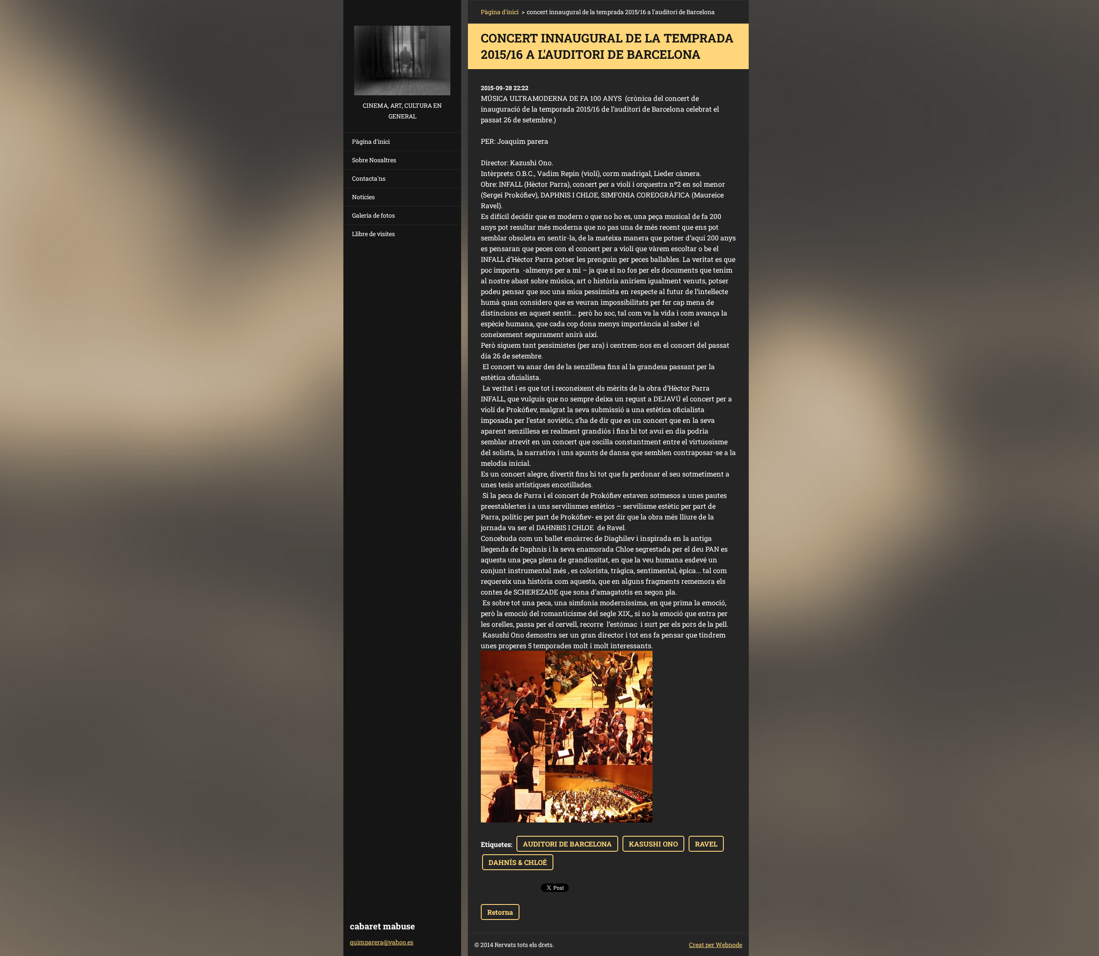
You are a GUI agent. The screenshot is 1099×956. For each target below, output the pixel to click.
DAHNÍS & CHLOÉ (518, 862)
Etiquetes (496, 844)
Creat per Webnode (715, 945)
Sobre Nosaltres (374, 160)
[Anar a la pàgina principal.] (402, 50)
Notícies (363, 197)
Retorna (500, 912)
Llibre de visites (373, 234)
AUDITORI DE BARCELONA (567, 843)
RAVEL (706, 843)
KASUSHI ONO (653, 843)
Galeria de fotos (373, 215)
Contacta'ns (369, 178)
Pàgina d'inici (371, 141)
